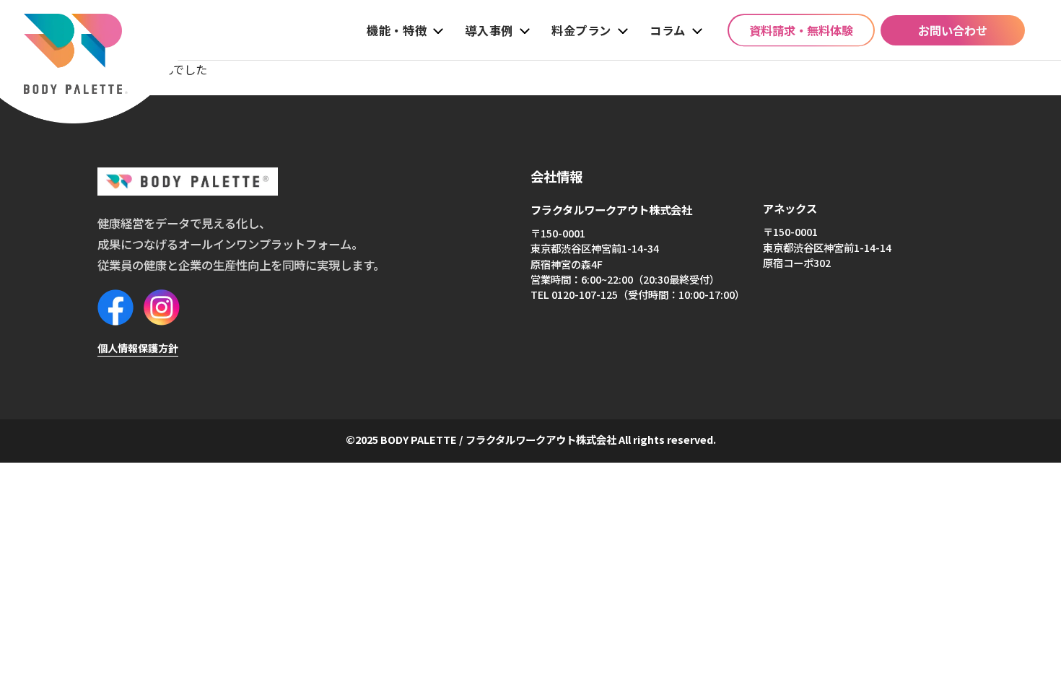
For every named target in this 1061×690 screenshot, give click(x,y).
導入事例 (489, 30)
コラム (668, 30)
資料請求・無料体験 (801, 30)
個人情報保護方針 (137, 348)
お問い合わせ (952, 30)
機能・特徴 (397, 30)
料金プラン (581, 30)
